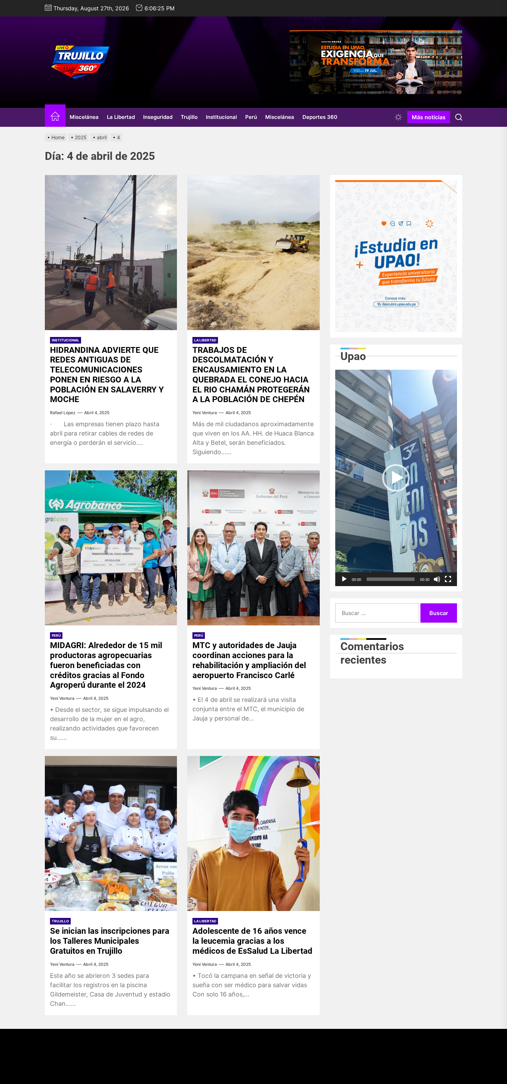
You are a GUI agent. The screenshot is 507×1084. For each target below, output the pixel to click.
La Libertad (121, 117)
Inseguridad (157, 117)
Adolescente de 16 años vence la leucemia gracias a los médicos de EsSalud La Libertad (252, 941)
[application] (396, 478)
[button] (396, 478)
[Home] (55, 117)
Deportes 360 (319, 117)
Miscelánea (84, 117)
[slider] (391, 579)
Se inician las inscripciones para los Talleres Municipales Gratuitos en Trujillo (109, 941)
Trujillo (189, 117)
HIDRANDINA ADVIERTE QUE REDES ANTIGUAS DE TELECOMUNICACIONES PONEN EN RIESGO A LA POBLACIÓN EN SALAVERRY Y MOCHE (107, 375)
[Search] (458, 117)
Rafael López (63, 412)
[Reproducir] (344, 579)
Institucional (221, 117)
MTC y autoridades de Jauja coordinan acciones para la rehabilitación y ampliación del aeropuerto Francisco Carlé (249, 660)
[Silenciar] (437, 579)
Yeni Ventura (204, 412)
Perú (251, 117)
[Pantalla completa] (448, 579)
